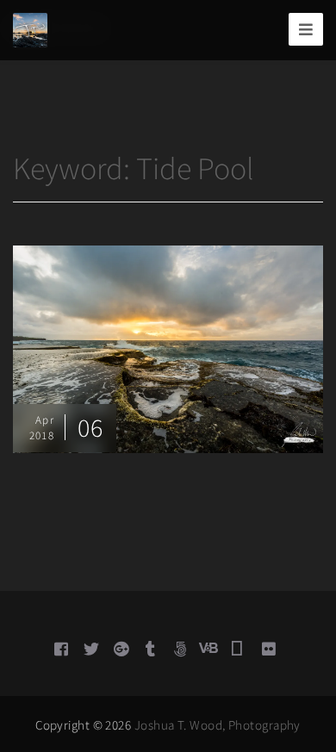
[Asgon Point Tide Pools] (168, 347)
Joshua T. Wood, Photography (217, 725)
